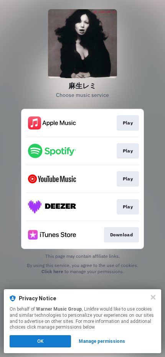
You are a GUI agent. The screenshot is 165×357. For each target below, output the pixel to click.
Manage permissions (102, 341)
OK (40, 341)
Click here (52, 271)
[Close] (153, 297)
